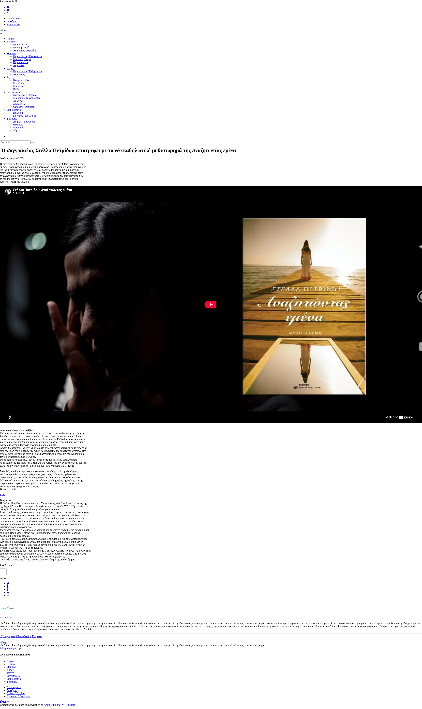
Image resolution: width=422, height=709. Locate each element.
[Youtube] (8, 10)
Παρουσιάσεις (20, 62)
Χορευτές (18, 100)
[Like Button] (3, 571)
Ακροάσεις (19, 65)
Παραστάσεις (20, 44)
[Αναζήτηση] (32, 142)
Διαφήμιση (12, 21)
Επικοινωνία (13, 24)
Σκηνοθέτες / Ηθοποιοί (25, 95)
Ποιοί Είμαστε (14, 18)
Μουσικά (18, 127)
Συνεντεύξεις (13, 92)
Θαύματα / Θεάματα (23, 106)
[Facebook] (8, 7)
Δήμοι (16, 130)
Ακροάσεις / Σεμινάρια (25, 50)
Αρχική (10, 38)
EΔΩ (2, 494)
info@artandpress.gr (10, 648)
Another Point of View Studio (59, 704)
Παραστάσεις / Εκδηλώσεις (27, 56)
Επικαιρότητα (14, 109)
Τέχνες (10, 77)
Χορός (10, 68)
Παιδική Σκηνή (21, 47)
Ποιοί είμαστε (14, 687)
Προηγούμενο (7, 636)
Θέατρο (11, 41)
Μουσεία (18, 86)
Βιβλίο (16, 89)
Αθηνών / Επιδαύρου (24, 121)
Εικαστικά (18, 83)
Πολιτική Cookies (16, 693)
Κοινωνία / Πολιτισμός (25, 115)
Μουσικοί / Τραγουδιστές (26, 98)
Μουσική (11, 53)
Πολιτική (18, 112)
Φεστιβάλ (12, 118)
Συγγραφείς (19, 103)
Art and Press (7, 617)
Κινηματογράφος (22, 80)
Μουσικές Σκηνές (22, 59)
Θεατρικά (18, 124)
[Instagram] (8, 13)
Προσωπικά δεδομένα (18, 696)
